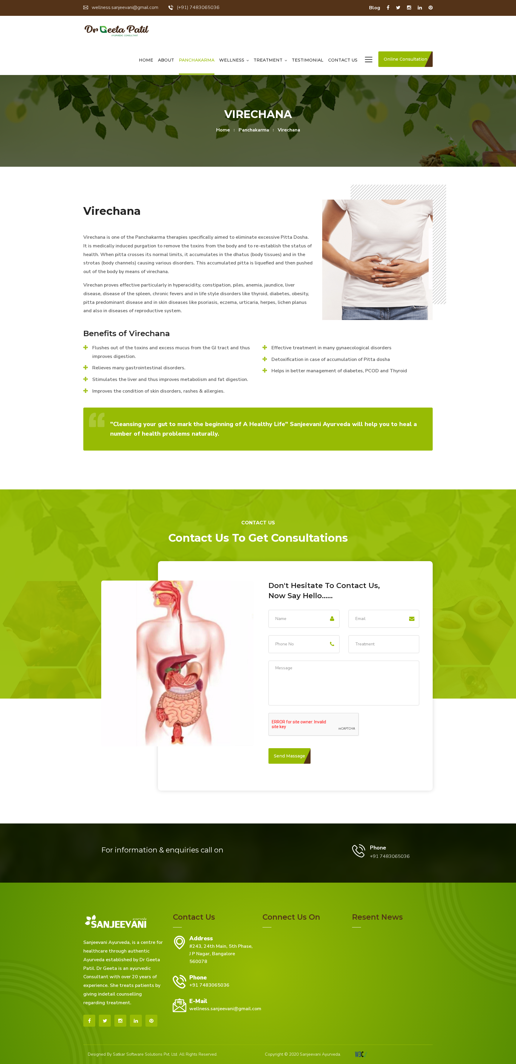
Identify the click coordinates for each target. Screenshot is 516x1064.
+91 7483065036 (209, 985)
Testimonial (307, 60)
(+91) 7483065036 (198, 7)
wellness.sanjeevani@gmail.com (125, 7)
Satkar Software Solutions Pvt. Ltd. (145, 1054)
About (166, 60)
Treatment (268, 60)
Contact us (342, 60)
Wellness (231, 60)
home (223, 130)
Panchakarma (196, 60)
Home (146, 60)
